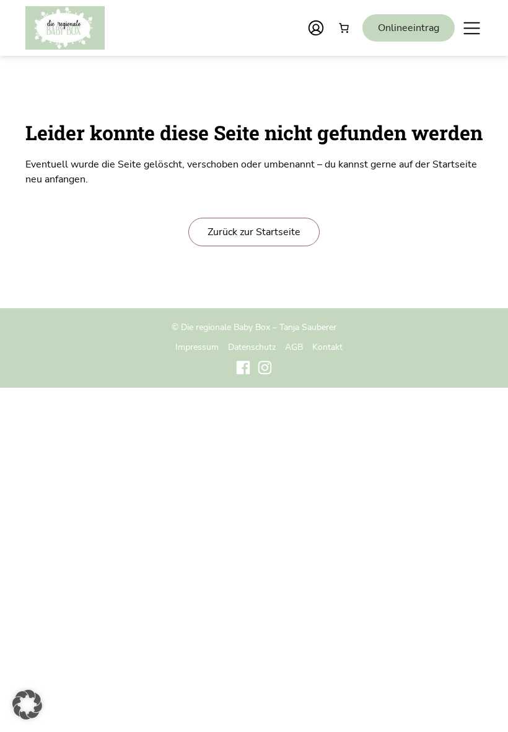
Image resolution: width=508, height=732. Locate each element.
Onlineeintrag (408, 28)
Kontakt (327, 347)
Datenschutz (252, 347)
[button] (27, 704)
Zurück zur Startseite (254, 232)
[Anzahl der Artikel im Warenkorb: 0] (343, 28)
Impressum (197, 347)
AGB (294, 347)
